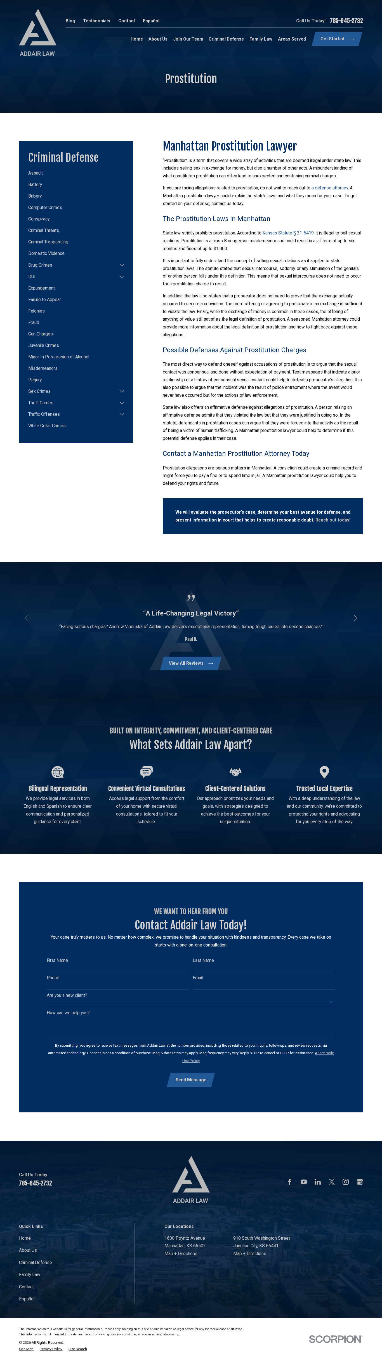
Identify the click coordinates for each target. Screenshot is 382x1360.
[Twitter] (332, 1182)
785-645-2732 (346, 21)
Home (25, 1238)
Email (198, 977)
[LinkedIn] (318, 1182)
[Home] (37, 32)
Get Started (332, 38)
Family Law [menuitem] (260, 39)
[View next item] (356, 618)
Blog (70, 21)
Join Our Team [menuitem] (188, 39)
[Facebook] (290, 1182)
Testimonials (96, 21)
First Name (57, 960)
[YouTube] (304, 1182)
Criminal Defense (35, 1262)
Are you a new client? (67, 995)
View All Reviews (186, 663)
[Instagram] (346, 1182)
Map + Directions (180, 1253)
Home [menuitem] (137, 39)
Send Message (191, 1079)
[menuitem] (76, 173)
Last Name (203, 960)
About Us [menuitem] (158, 39)
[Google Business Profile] (360, 1182)
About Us (28, 1250)
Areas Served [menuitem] (292, 39)
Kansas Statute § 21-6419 (288, 233)
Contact (126, 21)
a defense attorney (330, 188)
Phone (53, 977)
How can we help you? (68, 1012)
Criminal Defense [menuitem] (226, 39)
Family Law (29, 1274)
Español (151, 21)
